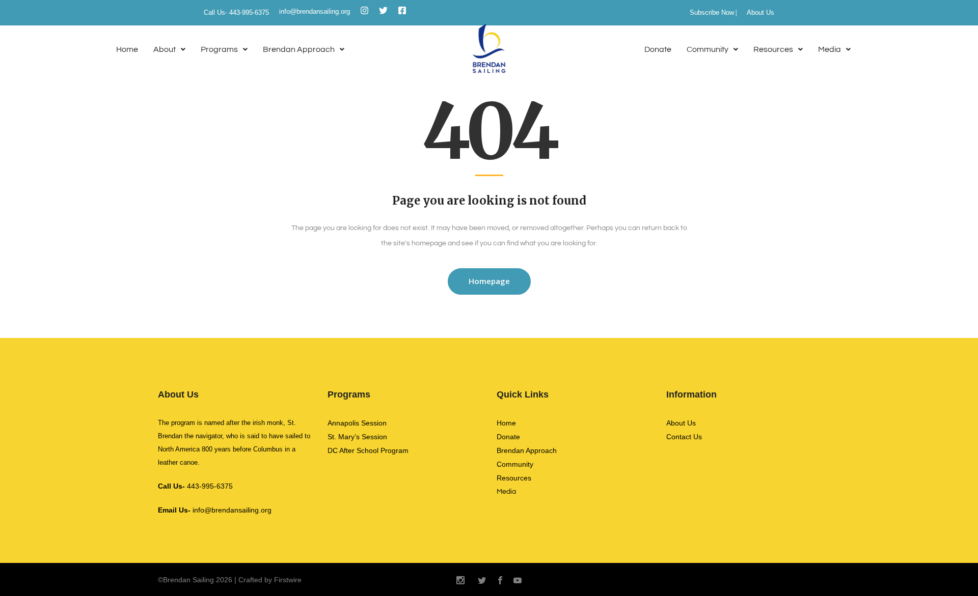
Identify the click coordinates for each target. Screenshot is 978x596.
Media (829, 49)
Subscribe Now (712, 12)
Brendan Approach (299, 49)
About (164, 49)
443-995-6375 (195, 486)
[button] (169, 50)
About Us (760, 12)
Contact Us (684, 437)
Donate (657, 49)
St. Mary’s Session (357, 437)
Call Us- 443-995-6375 (236, 12)
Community (707, 49)
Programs (219, 49)
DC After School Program (368, 450)
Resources (773, 49)
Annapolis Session (357, 423)
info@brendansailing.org (314, 11)
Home (127, 49)
